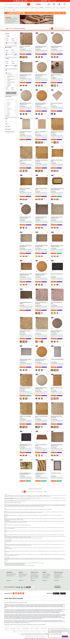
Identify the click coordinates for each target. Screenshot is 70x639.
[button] (20, 28)
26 (45, 491)
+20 (29, 85)
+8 (44, 85)
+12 (44, 199)
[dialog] (58, 633)
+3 (60, 142)
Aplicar (11, 92)
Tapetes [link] (13, 10)
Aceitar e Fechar (65, 636)
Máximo (13, 38)
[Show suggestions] (16, 99)
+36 (29, 256)
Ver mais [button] (7, 115)
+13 (60, 284)
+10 (44, 455)
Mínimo (7, 38)
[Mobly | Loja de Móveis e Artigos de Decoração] (38, 4)
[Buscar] (28, 4)
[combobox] (10, 99)
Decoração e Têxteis (7, 10)
